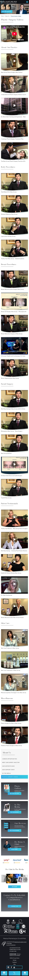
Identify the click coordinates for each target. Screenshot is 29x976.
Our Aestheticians (8, 766)
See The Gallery (14, 793)
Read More (14, 849)
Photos (4, 974)
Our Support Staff (8, 769)
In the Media (6, 773)
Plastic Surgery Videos (10, 776)
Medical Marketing (9, 938)
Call (14, 974)
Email (24, 974)
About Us (7, 16)
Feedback (14, 962)
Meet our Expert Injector (10, 762)
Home (2, 16)
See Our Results (6, 11)
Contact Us (14, 906)
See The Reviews (14, 830)
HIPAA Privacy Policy (14, 958)
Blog (14, 964)
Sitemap (14, 960)
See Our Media (14, 812)
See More (14, 886)
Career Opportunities (9, 758)
